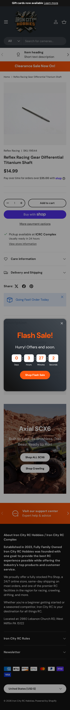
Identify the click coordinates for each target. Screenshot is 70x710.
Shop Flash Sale (35, 375)
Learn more (51, 3)
